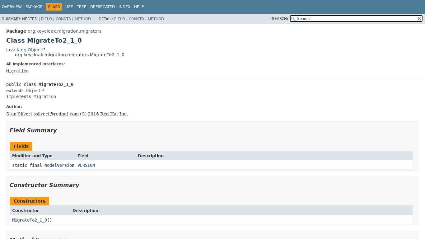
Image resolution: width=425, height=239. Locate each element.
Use (69, 7)
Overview (12, 7)
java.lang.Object (24, 49)
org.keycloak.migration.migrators (64, 31)
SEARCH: (280, 18)
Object (33, 90)
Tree (81, 7)
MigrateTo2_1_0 (29, 220)
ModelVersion (59, 165)
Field (46, 19)
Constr (63, 19)
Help (139, 7)
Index (124, 7)
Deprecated (102, 7)
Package (34, 7)
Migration (17, 70)
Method (83, 19)
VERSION (86, 165)
